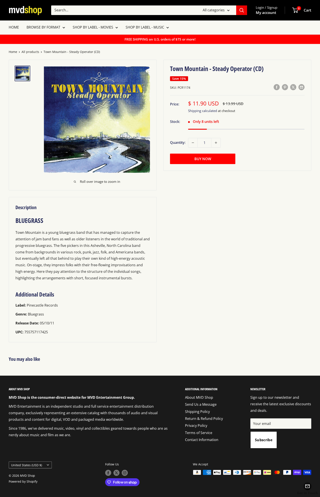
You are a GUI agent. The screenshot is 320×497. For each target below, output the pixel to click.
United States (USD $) (26, 465)
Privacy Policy (196, 425)
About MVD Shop (199, 397)
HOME (14, 27)
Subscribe (263, 440)
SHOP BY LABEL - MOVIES (93, 27)
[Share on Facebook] (277, 87)
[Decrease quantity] (192, 142)
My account (266, 12)
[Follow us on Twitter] (116, 473)
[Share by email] (301, 87)
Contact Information (201, 439)
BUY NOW (202, 158)
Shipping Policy (197, 411)
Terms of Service (198, 432)
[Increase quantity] (216, 142)
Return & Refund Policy (204, 418)
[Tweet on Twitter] (293, 87)
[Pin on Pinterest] (285, 87)
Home (13, 52)
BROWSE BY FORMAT (43, 27)
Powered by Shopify (23, 481)
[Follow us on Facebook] (108, 473)
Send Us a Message (201, 404)
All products (30, 52)
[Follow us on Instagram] (125, 473)
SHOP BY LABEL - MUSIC (145, 27)
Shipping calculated (202, 111)
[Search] (241, 10)
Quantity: (177, 142)
